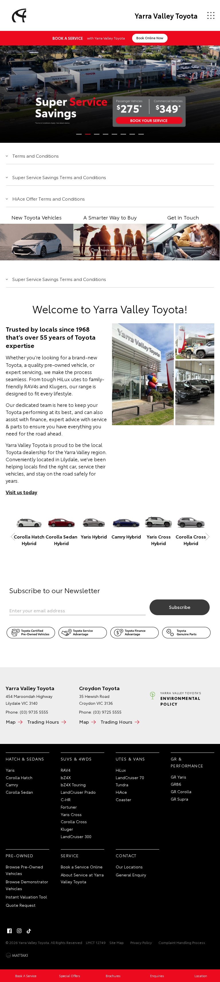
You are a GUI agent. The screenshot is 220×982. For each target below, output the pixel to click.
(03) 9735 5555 (34, 712)
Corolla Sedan (19, 792)
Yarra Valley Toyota (166, 15)
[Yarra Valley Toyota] (18, 15)
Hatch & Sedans (25, 759)
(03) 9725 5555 (107, 712)
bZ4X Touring (73, 784)
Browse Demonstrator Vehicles (27, 885)
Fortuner (69, 807)
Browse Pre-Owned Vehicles (24, 870)
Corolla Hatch (19, 777)
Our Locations (129, 867)
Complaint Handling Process (181, 942)
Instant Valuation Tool (26, 897)
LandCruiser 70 (130, 777)
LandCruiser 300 (76, 836)
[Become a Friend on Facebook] (9, 931)
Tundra (122, 784)
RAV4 (65, 770)
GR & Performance (187, 762)
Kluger (67, 829)
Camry (12, 784)
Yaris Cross (71, 814)
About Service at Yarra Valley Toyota (82, 878)
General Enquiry (131, 875)
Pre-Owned (20, 855)
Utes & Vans (130, 759)
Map (10, 721)
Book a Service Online (82, 867)
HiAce (121, 792)
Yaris (10, 770)
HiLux (121, 770)
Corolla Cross (74, 821)
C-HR (65, 799)
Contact (126, 855)
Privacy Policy (141, 942)
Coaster (123, 799)
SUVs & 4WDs (76, 759)
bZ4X (66, 777)
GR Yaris (178, 777)
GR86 (176, 784)
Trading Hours (43, 721)
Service (70, 855)
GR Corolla (181, 791)
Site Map (116, 942)
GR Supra (179, 799)
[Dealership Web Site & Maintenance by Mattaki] (17, 955)
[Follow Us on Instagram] (19, 931)
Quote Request (21, 905)
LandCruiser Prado (78, 792)
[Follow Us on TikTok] (29, 931)
